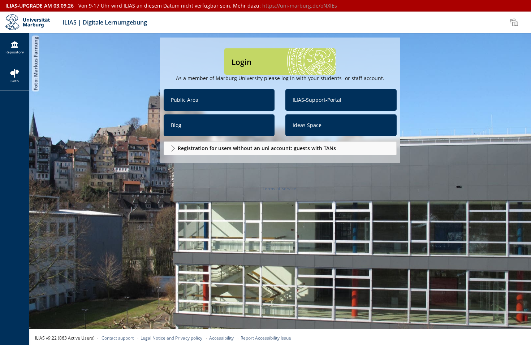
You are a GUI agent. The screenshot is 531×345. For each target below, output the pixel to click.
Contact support (118, 338)
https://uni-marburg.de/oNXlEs (299, 5)
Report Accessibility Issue (266, 338)
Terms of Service (279, 188)
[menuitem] (515, 22)
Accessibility (221, 338)
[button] (280, 148)
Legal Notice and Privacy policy (171, 338)
